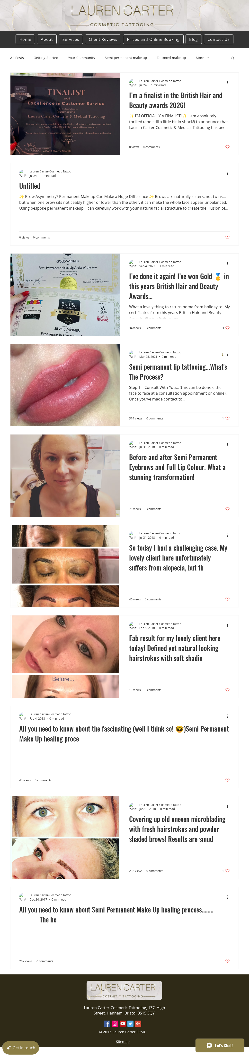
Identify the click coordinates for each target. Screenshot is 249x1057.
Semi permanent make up (126, 57)
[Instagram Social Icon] (115, 1024)
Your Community (81, 57)
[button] (232, 58)
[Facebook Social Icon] (107, 1024)
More (200, 57)
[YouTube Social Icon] (123, 1024)
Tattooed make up (171, 57)
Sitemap (123, 1041)
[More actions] (229, 83)
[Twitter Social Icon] (130, 1024)
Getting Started (46, 57)
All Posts (17, 57)
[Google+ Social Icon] (138, 1024)
